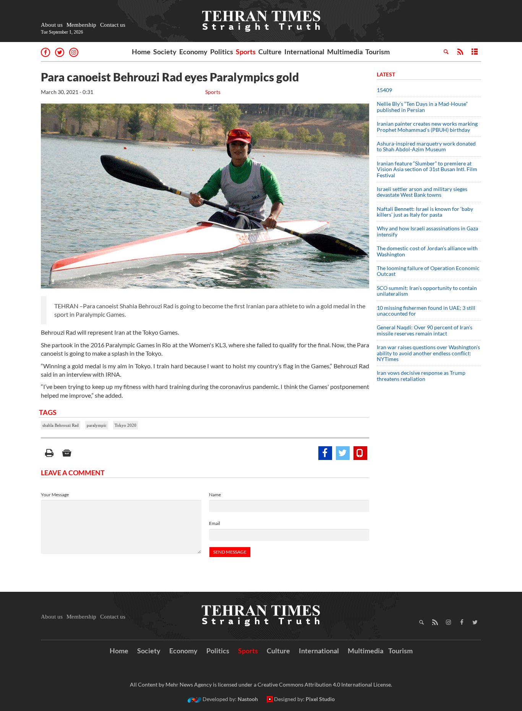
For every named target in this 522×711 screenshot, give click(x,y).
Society (165, 51)
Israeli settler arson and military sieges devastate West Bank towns (422, 192)
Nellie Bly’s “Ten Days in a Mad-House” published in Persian (422, 106)
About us (52, 25)
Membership (81, 25)
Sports (246, 51)
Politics (221, 51)
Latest (386, 74)
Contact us (112, 25)
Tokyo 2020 (125, 425)
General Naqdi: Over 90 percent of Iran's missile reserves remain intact (424, 330)
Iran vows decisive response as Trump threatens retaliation (421, 375)
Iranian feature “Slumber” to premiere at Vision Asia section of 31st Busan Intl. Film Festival (427, 169)
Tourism (377, 51)
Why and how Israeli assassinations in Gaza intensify (427, 231)
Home (141, 51)
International (304, 51)
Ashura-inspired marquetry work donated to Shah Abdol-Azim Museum (426, 146)
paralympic (97, 425)
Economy (193, 51)
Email (214, 523)
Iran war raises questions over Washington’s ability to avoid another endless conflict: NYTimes (428, 353)
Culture (270, 51)
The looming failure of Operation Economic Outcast (428, 271)
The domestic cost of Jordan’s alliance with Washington (427, 251)
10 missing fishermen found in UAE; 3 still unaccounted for (426, 310)
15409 (384, 90)
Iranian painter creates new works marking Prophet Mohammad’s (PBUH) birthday (427, 126)
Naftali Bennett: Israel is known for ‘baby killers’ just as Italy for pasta (425, 212)
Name (215, 494)
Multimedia (345, 51)
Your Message (55, 494)
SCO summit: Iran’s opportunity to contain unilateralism (427, 291)
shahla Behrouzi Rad (60, 425)
